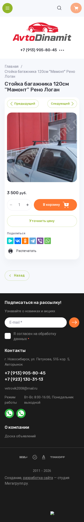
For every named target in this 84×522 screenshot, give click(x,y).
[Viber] (40, 241)
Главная (11, 66)
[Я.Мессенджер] (10, 241)
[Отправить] (74, 322)
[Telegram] (32, 241)
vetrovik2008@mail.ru (21, 388)
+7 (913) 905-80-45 (38, 50)
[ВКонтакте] (17, 241)
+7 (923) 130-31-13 (24, 379)
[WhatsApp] (47, 241)
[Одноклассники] (25, 241)
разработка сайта (38, 478)
